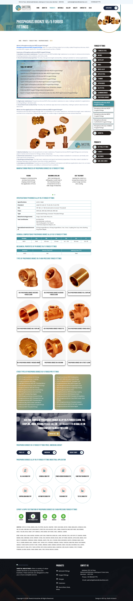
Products (52, 8)
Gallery (68, 8)
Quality (75, 8)
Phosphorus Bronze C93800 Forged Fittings (103, 127)
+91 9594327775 (95, 2)
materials (60, 8)
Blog (90, 8)
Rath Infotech (111, 598)
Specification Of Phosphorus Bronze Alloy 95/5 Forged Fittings (40, 73)
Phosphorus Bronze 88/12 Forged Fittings (102, 115)
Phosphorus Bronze (43, 41)
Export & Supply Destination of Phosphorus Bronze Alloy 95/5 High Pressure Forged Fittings (49, 93)
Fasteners (60, 583)
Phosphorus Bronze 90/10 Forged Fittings (102, 109)
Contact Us (83, 8)
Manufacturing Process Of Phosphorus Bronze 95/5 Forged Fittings (41, 71)
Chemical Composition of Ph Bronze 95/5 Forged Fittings (38, 76)
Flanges (60, 579)
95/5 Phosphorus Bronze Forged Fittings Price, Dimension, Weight (40, 87)
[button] (52, 194)
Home (38, 8)
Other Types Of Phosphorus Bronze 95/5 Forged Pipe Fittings (39, 84)
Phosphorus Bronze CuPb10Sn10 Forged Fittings (103, 121)
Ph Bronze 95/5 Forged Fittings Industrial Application (36, 90)
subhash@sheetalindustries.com (77, 2)
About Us (44, 8)
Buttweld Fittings (63, 571)
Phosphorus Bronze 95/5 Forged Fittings (102, 103)
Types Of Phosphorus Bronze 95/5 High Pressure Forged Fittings (40, 82)
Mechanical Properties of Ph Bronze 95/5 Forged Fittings (38, 79)
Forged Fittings (33, 41)
